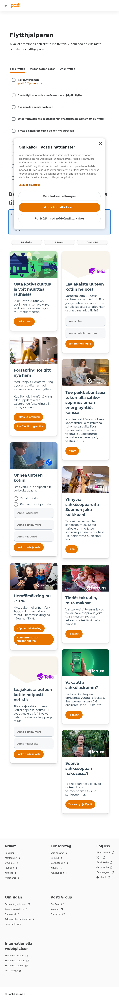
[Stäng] (100, 143)
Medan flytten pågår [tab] (42, 68)
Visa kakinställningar (59, 196)
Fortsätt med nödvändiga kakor (59, 218)
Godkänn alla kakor (59, 207)
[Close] (105, 213)
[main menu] (5, 5)
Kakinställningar (13, 924)
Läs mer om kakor (29, 184)
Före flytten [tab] (17, 68)
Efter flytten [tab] (67, 68)
